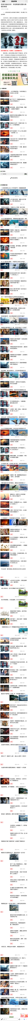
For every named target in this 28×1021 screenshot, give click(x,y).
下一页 (18, 71)
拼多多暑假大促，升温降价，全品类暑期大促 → (12, 50)
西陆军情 (14, 1)
